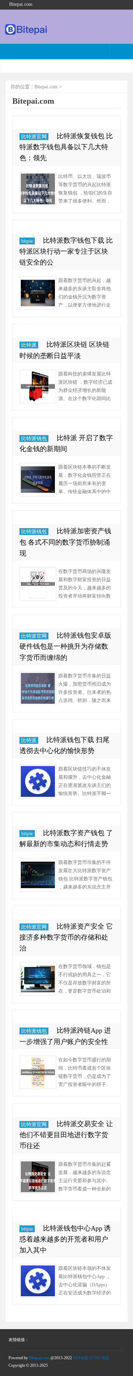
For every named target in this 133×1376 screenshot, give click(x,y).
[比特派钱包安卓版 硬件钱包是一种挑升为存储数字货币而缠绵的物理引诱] (37, 688)
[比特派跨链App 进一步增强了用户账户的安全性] (37, 1072)
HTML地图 (99, 1357)
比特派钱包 (34, 438)
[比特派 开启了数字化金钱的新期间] (37, 479)
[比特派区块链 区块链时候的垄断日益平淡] (37, 386)
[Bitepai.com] (26, 33)
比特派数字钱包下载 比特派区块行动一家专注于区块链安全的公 (66, 251)
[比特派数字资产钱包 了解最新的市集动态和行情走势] (37, 875)
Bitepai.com (46, 86)
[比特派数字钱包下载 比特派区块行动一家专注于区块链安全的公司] (37, 293)
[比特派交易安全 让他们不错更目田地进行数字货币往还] (37, 1177)
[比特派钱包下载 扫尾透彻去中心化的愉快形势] (37, 781)
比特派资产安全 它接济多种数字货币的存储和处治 (66, 937)
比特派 (28, 345)
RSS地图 (81, 1357)
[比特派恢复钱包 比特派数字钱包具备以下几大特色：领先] (37, 189)
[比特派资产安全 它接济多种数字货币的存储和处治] (37, 979)
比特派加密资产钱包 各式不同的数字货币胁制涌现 (65, 542)
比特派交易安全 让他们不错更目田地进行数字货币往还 (66, 1134)
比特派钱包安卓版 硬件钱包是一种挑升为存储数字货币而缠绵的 (65, 646)
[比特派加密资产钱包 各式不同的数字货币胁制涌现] (37, 584)
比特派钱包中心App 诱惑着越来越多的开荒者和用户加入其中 (65, 1239)
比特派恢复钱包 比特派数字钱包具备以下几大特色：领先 (66, 147)
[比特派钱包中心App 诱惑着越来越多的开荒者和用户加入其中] (37, 1281)
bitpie (27, 241)
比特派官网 (34, 136)
